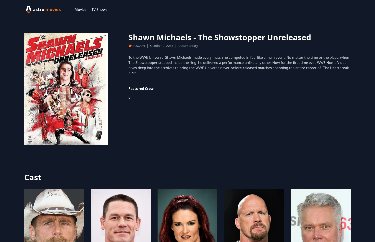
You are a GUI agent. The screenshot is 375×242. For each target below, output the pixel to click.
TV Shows (99, 9)
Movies (80, 9)
